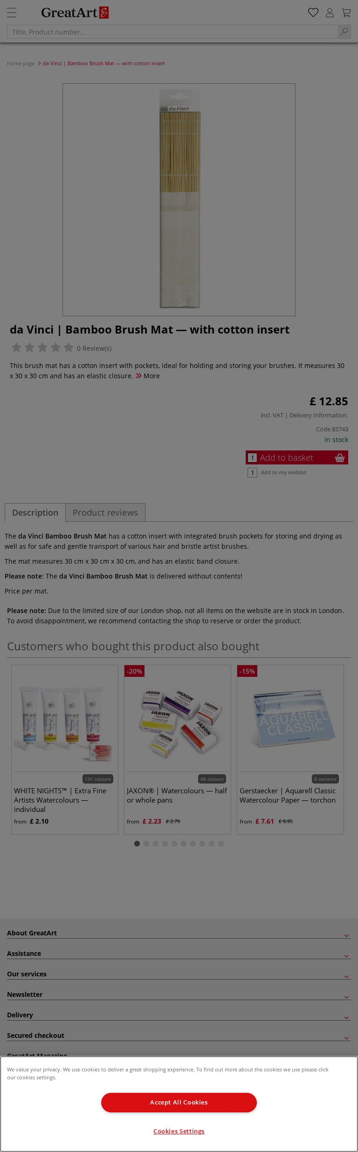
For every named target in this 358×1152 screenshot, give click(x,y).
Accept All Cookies (178, 1102)
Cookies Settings (179, 1131)
